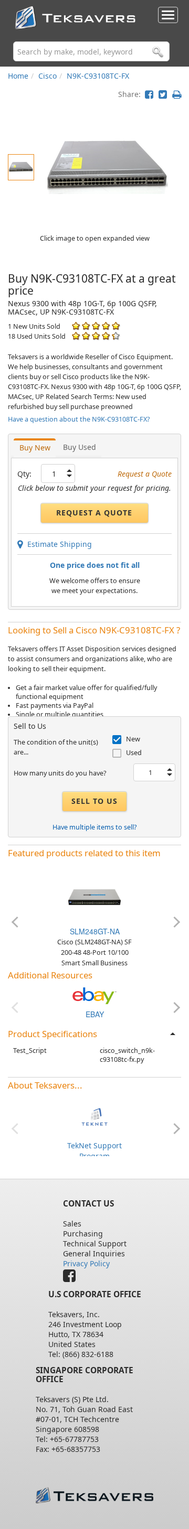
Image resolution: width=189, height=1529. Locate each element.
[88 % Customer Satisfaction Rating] (76, 336)
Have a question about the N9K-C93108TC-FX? (79, 419)
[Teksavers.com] (94, 1495)
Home (18, 76)
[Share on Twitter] (163, 94)
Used (134, 752)
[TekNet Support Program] (95, 1116)
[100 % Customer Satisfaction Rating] (76, 326)
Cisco (47, 76)
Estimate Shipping (57, 544)
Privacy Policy (86, 1263)
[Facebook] (72, 1278)
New (133, 739)
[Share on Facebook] (149, 94)
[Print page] (176, 94)
